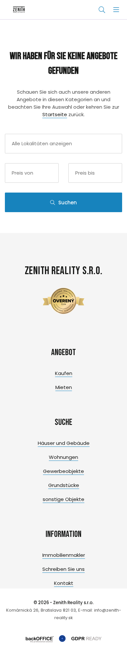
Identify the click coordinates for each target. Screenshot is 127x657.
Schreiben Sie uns (63, 569)
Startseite (54, 114)
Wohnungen (63, 457)
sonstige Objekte (63, 499)
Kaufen (63, 373)
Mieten (63, 387)
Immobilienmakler (63, 555)
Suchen (67, 202)
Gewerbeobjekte (63, 471)
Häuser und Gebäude (64, 443)
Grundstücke (63, 485)
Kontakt (63, 583)
